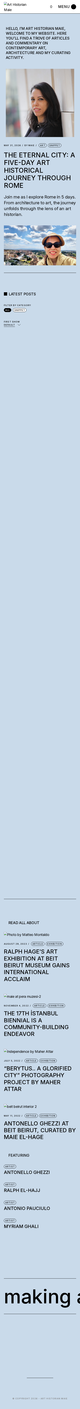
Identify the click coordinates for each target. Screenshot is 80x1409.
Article (37, 943)
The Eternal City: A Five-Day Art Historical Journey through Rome (39, 170)
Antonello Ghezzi (27, 1172)
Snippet (54, 145)
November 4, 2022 (16, 1006)
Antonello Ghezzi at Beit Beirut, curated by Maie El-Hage (40, 1130)
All (7, 310)
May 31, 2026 (12, 145)
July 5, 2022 (12, 1061)
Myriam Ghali (21, 1226)
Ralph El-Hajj (22, 1190)
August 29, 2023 (15, 944)
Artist (10, 1166)
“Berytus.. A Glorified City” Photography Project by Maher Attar (38, 1078)
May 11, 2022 (12, 1116)
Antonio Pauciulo (27, 1208)
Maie (29, 145)
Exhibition (54, 943)
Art (42, 145)
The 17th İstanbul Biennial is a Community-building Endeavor (36, 1023)
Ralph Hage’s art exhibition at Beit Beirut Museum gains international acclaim (37, 965)
